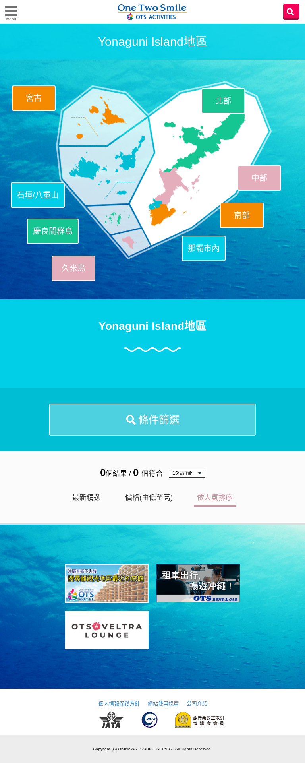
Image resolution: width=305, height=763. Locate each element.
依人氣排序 (215, 498)
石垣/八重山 (38, 195)
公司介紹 (197, 704)
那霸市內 (204, 248)
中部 (259, 178)
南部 (242, 215)
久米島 (73, 268)
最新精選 (86, 498)
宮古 (34, 98)
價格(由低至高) (149, 498)
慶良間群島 (53, 231)
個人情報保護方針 (119, 704)
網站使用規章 (163, 704)
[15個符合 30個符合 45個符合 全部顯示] (187, 473)
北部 (223, 101)
